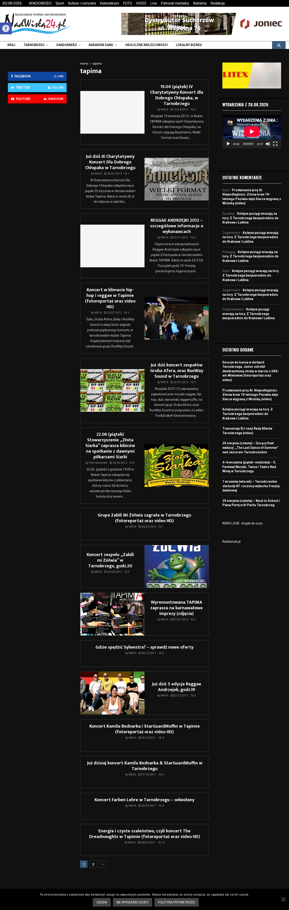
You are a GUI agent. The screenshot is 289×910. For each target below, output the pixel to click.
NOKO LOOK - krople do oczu (242, 523)
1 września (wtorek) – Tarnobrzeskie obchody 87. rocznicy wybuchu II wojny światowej (251, 486)
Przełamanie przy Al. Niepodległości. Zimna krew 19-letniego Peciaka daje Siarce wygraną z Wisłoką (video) (250, 395)
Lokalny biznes (189, 45)
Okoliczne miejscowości (146, 45)
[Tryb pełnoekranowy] (275, 144)
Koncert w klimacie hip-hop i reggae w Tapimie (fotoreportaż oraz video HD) (110, 298)
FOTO (127, 3)
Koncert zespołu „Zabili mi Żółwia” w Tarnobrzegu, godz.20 (110, 560)
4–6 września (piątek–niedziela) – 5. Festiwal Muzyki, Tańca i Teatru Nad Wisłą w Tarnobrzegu (249, 467)
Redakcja (217, 3)
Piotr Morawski (98, 462)
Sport (60, 3)
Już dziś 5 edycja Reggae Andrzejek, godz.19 (176, 687)
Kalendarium (109, 3)
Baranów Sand (101, 45)
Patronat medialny (175, 3)
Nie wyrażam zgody (133, 902)
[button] (6, 28)
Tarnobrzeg (33, 45)
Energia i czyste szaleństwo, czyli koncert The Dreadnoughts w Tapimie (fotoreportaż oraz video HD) (144, 833)
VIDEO (141, 3)
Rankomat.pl (231, 541)
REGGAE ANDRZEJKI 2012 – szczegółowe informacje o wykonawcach (176, 225)
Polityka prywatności (176, 902)
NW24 (164, 109)
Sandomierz (66, 45)
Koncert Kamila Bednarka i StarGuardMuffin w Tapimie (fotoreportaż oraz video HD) (144, 729)
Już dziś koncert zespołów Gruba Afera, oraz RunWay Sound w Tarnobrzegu (176, 370)
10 (163, 842)
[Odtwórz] (228, 144)
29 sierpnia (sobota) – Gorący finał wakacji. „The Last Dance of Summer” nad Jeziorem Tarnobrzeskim (250, 447)
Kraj (11, 45)
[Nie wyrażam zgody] (283, 899)
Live (153, 3)
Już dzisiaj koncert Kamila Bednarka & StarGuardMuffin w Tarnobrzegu (144, 766)
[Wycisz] (268, 144)
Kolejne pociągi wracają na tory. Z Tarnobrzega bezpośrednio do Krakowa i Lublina (250, 218)
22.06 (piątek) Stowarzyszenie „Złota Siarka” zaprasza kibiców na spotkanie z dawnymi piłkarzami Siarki (110, 446)
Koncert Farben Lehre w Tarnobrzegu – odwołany (144, 800)
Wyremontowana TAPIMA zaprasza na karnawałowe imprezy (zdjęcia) (176, 607)
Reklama (200, 3)
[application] (251, 131)
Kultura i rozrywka (82, 3)
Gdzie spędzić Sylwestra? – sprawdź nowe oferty (144, 647)
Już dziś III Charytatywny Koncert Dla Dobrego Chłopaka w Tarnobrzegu (110, 162)
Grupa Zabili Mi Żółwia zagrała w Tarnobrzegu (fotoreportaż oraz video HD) (144, 518)
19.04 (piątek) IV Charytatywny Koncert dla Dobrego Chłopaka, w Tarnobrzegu (176, 95)
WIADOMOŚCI (40, 3)
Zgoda (101, 902)
